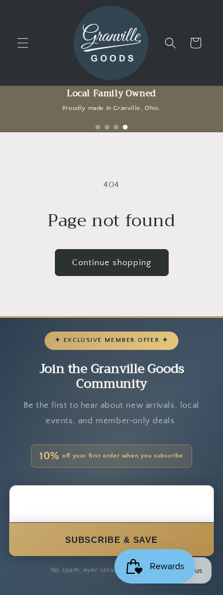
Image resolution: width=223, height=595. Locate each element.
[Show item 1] (97, 127)
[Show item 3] (116, 127)
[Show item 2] (107, 127)
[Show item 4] (125, 127)
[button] (22, 43)
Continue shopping (112, 262)
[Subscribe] (111, 539)
